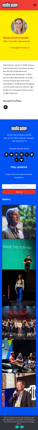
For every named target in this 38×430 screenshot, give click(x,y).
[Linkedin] (6, 154)
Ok (17, 427)
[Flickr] (32, 154)
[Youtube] (11, 154)
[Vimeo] (16, 154)
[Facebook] (21, 154)
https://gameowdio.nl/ (19, 48)
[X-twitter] (16, 160)
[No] (35, 423)
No (22, 427)
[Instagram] (27, 154)
